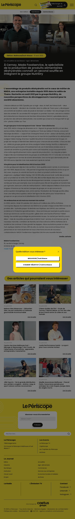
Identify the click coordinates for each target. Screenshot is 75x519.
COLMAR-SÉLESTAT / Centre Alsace (37, 265)
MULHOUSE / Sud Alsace (37, 258)
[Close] (58, 251)
